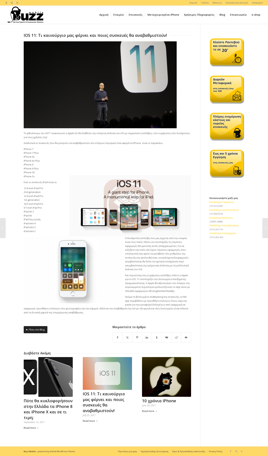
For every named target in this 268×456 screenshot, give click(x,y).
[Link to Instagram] (11, 2)
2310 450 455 (216, 237)
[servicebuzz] (25, 15)
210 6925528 (216, 213)
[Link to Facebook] (6, 2)
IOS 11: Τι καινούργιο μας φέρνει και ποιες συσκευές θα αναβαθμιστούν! (104, 402)
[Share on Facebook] (118, 337)
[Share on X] (127, 337)
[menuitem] (193, 3)
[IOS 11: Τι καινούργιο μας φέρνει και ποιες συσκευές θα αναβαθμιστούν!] (107, 373)
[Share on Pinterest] (137, 337)
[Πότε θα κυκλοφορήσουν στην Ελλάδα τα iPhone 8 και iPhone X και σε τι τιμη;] (48, 377)
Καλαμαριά (257, 2)
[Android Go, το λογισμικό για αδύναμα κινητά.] (3, 228)
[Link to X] (17, 2)
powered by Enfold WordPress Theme (56, 451)
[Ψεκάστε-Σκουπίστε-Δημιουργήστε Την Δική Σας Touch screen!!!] (265, 228)
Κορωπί (193, 2)
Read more (30, 427)
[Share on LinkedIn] (147, 337)
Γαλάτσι (205, 2)
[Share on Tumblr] (157, 337)
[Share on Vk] (166, 337)
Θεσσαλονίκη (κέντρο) (237, 2)
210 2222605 (216, 206)
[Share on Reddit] (176, 337)
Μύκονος (217, 2)
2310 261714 (216, 229)
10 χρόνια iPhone (159, 400)
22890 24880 (216, 221)
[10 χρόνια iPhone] (166, 377)
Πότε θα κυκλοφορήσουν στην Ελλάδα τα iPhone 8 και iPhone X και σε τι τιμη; (48, 409)
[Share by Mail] (186, 337)
